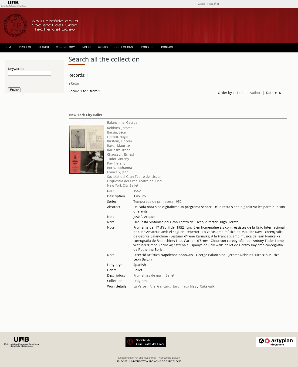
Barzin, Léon (116, 132)
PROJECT (25, 47)
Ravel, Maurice (118, 145)
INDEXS (86, 47)
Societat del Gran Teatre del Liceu (133, 176)
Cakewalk (207, 286)
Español (214, 3)
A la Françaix (159, 286)
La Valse (139, 286)
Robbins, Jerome (119, 128)
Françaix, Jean (118, 172)
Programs (140, 280)
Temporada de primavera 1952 (157, 201)
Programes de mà (147, 275)
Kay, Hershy (116, 163)
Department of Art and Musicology (137, 357)
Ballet (170, 275)
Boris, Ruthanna (119, 167)
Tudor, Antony (118, 159)
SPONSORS (147, 47)
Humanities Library (169, 357)
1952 (137, 191)
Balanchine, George (122, 122)
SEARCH (43, 47)
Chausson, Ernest (120, 154)
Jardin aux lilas (184, 286)
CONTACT (167, 47)
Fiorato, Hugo (117, 136)
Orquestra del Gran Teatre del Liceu (135, 181)
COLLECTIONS (124, 47)
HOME (8, 47)
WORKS (103, 47)
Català (201, 3)
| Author (253, 92)
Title (240, 92)
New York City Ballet (85, 115)
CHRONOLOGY (65, 47)
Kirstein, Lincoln (119, 141)
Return (76, 83)
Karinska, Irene (118, 150)
